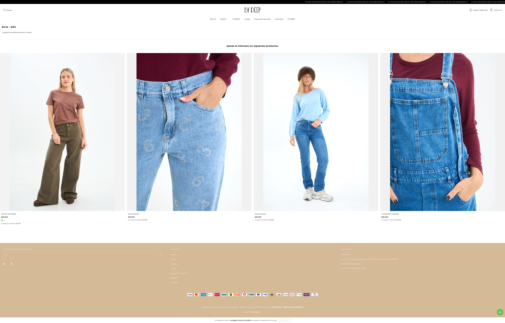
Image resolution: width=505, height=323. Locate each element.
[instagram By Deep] (4, 264)
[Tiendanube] (252, 312)
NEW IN (213, 19)
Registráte (484, 10)
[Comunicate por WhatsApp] (500, 312)
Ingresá (475, 10)
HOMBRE (236, 19)
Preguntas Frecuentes (262, 19)
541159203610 (346, 254)
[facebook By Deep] (11, 264)
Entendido (285, 320)
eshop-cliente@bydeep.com (351, 264)
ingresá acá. (276, 307)
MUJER (223, 19)
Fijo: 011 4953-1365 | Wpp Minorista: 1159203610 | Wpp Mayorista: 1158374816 (369, 259)
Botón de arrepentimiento (293, 307)
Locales (247, 19)
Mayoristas (279, 19)
